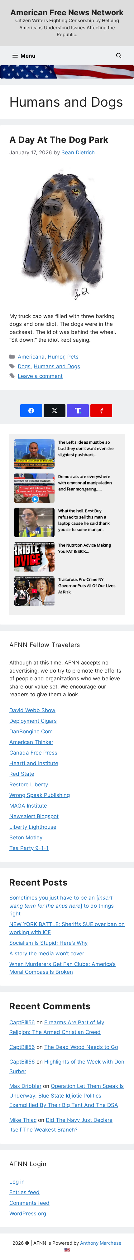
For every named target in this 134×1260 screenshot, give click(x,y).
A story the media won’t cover (46, 953)
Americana (31, 357)
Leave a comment (40, 376)
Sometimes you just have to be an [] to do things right (61, 906)
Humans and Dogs (57, 366)
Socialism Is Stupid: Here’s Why (48, 943)
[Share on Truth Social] (78, 410)
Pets (73, 357)
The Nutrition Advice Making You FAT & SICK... (84, 548)
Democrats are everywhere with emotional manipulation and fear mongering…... (85, 483)
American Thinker (31, 742)
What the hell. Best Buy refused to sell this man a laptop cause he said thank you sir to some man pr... (84, 517)
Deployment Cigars (33, 721)
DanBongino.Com (31, 731)
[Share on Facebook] (31, 410)
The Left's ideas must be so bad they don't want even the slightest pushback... (86, 448)
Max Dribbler (25, 1086)
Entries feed (24, 1192)
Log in (17, 1182)
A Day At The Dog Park (58, 139)
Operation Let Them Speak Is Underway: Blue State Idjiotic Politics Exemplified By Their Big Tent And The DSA (66, 1095)
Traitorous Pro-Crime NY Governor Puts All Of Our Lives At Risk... (87, 586)
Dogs (24, 366)
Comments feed (29, 1203)
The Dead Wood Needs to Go (81, 1047)
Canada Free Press (33, 753)
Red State (21, 774)
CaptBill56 (22, 1022)
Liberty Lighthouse (32, 827)
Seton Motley (25, 837)
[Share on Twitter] (54, 410)
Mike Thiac (22, 1120)
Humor (56, 357)
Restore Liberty (28, 784)
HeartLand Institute (33, 763)
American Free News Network (67, 12)
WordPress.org (27, 1213)
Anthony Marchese (101, 1243)
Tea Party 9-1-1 (29, 848)
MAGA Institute (28, 806)
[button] (119, 55)
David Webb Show (32, 710)
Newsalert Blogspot (34, 816)
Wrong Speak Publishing (39, 795)
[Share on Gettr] (101, 410)
